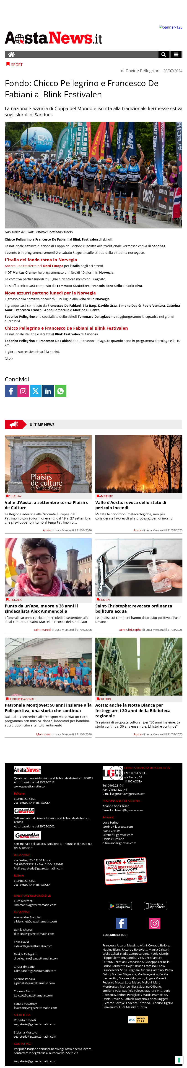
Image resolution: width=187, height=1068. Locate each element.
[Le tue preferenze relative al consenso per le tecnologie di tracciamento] (179, 1060)
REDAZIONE (22, 855)
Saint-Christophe (130, 630)
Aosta (47, 530)
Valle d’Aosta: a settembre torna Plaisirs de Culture (46, 505)
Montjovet (43, 734)
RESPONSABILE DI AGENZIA (121, 801)
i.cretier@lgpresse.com (118, 835)
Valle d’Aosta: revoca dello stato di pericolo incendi (130, 505)
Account (108, 817)
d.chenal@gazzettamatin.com (34, 934)
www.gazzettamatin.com (30, 786)
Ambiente (106, 496)
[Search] (163, 54)
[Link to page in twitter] (36, 391)
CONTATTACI (22, 1043)
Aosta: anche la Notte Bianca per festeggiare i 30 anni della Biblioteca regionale (133, 710)
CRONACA (15, 600)
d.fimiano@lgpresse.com (119, 843)
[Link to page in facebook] (11, 391)
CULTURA (15, 496)
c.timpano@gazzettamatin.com (35, 971)
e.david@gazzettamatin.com (33, 946)
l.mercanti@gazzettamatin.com (35, 905)
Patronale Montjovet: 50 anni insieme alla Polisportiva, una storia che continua (48, 707)
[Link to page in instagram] (23, 391)
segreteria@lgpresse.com (128, 794)
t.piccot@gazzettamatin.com (33, 995)
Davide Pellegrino (142, 70)
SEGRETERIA (22, 1015)
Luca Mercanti (64, 530)
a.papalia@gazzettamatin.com (34, 983)
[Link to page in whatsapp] (60, 391)
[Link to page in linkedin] (48, 391)
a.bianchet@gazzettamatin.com (35, 921)
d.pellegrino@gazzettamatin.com (36, 958)
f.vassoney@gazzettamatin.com (35, 1008)
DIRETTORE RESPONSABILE (32, 895)
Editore (19, 793)
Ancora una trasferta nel (34, 266)
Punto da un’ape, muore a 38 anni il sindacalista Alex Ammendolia (41, 608)
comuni (104, 600)
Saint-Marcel (42, 630)
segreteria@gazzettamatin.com (42, 868)
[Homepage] (11, 54)
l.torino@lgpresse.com (118, 826)
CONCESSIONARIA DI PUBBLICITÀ (147, 768)
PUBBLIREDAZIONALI (22, 699)
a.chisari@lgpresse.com (127, 810)
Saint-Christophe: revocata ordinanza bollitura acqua (133, 608)
